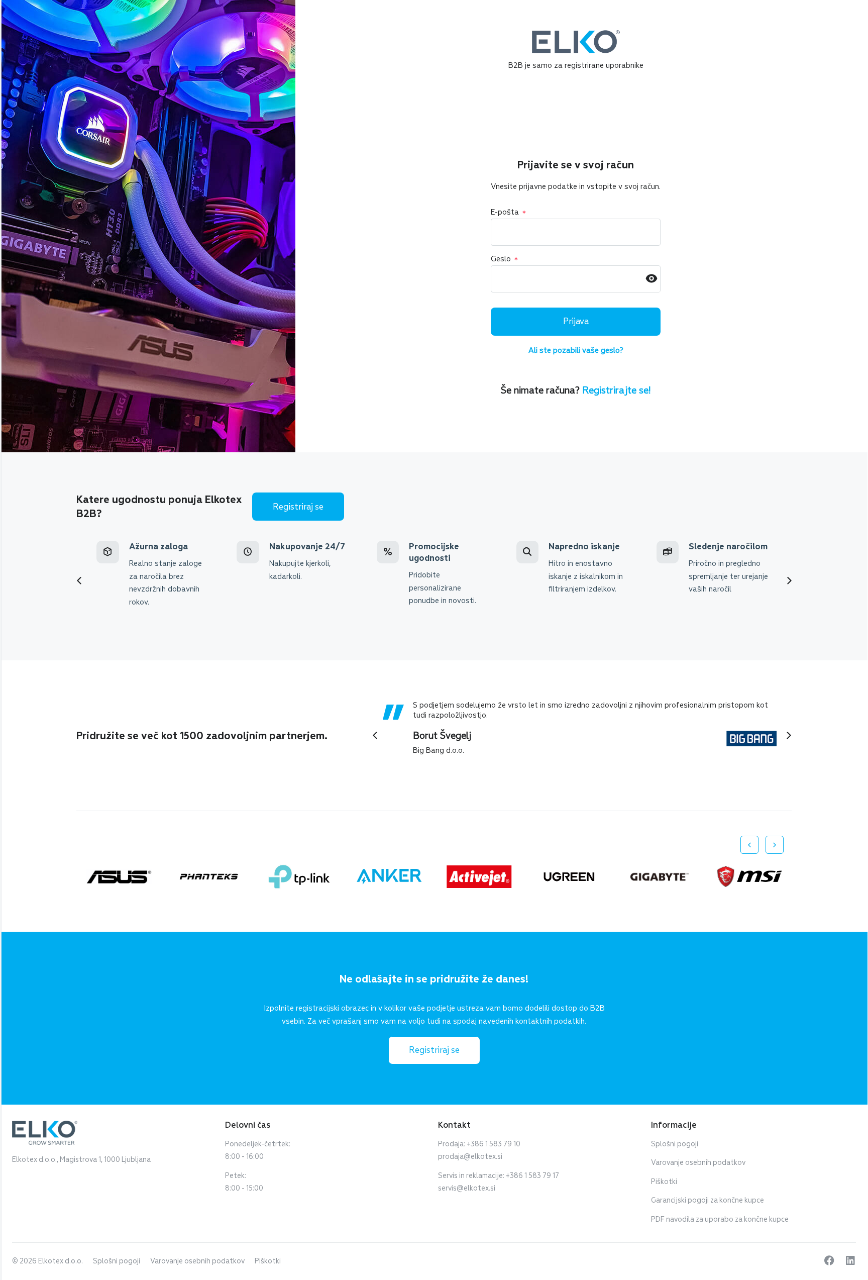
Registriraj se (298, 507)
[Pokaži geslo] (651, 279)
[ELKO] (576, 35)
